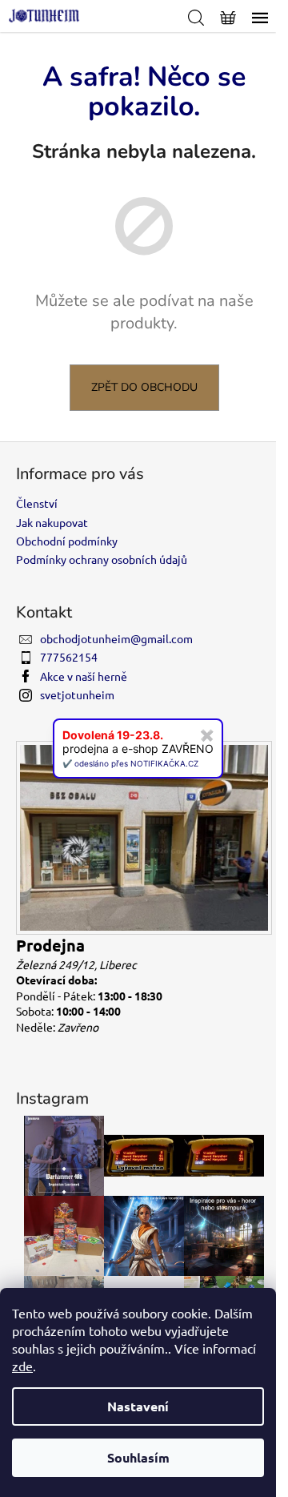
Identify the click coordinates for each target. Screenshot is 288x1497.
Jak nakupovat (52, 522)
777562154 (69, 657)
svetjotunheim (77, 694)
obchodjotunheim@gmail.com (116, 638)
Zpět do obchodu (144, 387)
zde (22, 1366)
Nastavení (138, 1406)
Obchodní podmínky (67, 540)
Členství (37, 503)
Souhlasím (138, 1457)
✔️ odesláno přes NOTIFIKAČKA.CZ (130, 763)
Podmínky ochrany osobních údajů (101, 559)
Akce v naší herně (83, 676)
